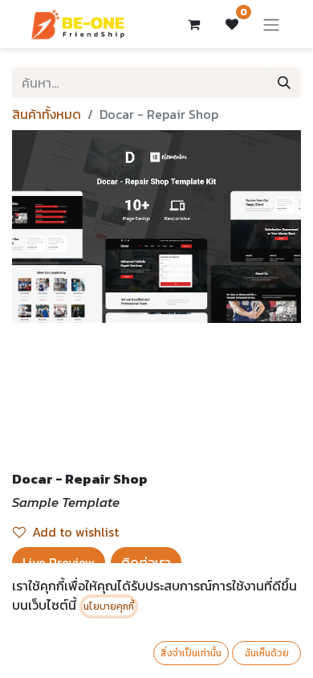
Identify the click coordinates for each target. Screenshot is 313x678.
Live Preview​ (58, 562)
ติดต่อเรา (146, 562)
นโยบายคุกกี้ (108, 606)
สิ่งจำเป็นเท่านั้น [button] (191, 653)
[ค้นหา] (284, 82)
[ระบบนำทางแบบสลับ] (271, 24)
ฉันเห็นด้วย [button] (267, 653)
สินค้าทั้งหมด (46, 114)
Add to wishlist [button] (75, 531)
